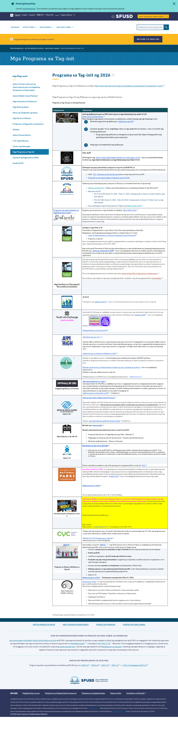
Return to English (148, 39)
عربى (57, 15)
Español (32, 15)
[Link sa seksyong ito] (113, 76)
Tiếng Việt (49, 15)
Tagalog (17, 15)
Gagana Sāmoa (66, 15)
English (24, 15)
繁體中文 (40, 15)
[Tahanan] (122, 17)
